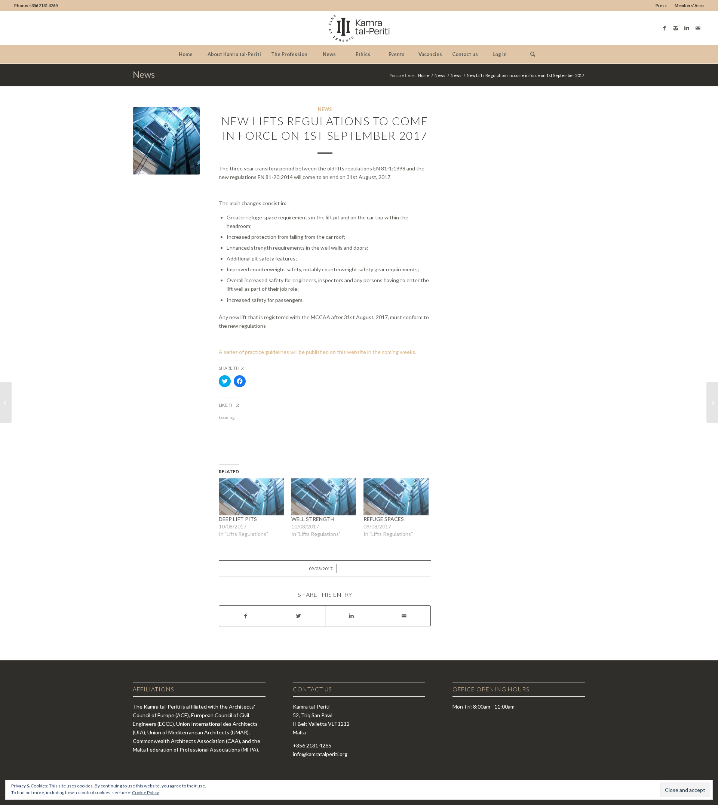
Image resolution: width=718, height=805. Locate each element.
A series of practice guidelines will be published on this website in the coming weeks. (317, 352)
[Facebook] (664, 28)
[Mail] (698, 28)
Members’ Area (689, 5)
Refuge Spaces (383, 519)
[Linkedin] (687, 28)
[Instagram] (675, 28)
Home (423, 75)
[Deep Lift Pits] (251, 496)
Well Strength (312, 519)
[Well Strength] (323, 496)
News (144, 74)
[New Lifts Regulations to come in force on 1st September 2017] (166, 141)
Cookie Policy (145, 792)
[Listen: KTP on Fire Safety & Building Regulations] (6, 402)
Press (661, 5)
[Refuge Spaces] (396, 496)
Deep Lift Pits (238, 519)
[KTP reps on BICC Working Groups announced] (712, 402)
